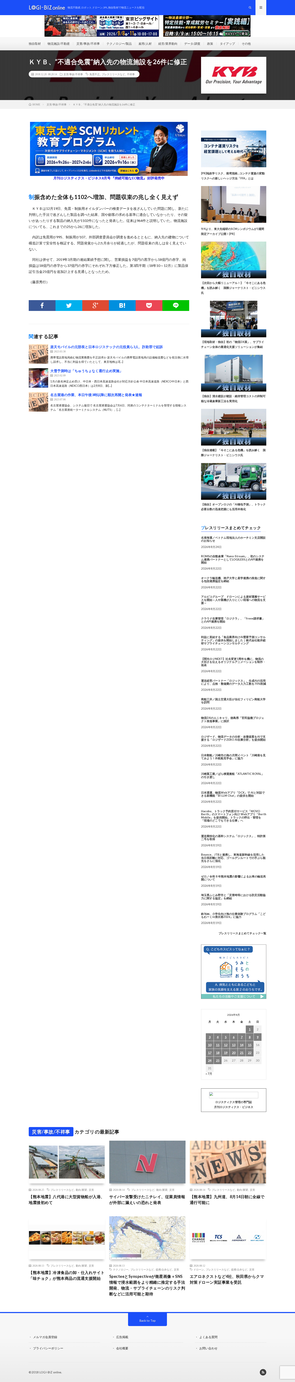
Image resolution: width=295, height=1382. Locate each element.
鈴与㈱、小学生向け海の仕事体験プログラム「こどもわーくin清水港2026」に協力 (233, 915)
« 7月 (209, 1073)
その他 (246, 43)
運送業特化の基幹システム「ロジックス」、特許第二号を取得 (233, 837)
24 (209, 1060)
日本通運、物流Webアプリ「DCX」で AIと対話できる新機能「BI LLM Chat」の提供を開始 (233, 794)
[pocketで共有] (149, 305)
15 (249, 1045)
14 (241, 1045)
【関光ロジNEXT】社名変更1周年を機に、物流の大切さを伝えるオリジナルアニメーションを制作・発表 (233, 662)
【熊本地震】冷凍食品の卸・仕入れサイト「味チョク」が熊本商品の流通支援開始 (67, 1275)
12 (225, 1045)
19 (225, 1052)
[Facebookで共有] (42, 305)
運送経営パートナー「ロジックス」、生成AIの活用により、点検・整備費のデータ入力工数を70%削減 (233, 682)
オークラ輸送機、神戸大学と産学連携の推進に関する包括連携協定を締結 (233, 579)
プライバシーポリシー (48, 1348)
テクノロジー (120, 1269)
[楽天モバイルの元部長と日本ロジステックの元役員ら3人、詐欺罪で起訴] (38, 354)
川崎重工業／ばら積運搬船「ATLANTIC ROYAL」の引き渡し (232, 775)
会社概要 (122, 1348)
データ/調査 (192, 43)
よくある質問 (208, 1337)
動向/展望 (81, 1189)
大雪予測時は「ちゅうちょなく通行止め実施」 (86, 371)
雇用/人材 (145, 43)
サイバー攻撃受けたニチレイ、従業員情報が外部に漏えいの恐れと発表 (147, 1199)
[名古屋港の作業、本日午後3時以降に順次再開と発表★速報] (38, 402)
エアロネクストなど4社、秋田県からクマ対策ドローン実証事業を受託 (227, 1279)
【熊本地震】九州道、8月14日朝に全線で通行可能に (227, 1199)
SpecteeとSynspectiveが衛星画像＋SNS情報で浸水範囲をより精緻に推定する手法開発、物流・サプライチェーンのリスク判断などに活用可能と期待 (147, 1285)
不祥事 (131, 74)
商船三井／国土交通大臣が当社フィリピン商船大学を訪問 (233, 700)
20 (233, 1052)
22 (249, 1052)
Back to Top (148, 1320)
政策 (210, 43)
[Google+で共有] (95, 305)
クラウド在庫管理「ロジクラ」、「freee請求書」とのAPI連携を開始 (233, 620)
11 (217, 1045)
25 (217, 1060)
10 (209, 1045)
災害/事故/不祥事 (88, 43)
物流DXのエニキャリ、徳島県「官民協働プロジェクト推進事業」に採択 (232, 719)
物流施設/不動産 (59, 43)
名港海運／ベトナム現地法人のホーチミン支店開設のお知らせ (233, 539)
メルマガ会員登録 (45, 1337)
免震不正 (94, 74)
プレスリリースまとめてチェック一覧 (242, 933)
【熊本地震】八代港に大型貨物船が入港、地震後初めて (67, 1199)
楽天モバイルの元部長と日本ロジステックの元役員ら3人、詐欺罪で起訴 (106, 347)
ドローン (198, 1269)
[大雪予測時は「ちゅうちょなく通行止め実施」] (38, 378)
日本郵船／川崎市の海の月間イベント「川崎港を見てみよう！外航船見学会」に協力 (233, 756)
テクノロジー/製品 (119, 43)
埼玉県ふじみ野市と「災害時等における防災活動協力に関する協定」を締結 (233, 896)
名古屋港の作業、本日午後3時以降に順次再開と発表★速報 (96, 395)
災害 (91, 1189)
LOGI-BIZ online (50, 1372)
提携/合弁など (164, 1269)
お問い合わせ (208, 1348)
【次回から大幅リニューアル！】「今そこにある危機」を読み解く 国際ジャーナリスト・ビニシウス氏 (233, 288)
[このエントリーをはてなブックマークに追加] (122, 305)
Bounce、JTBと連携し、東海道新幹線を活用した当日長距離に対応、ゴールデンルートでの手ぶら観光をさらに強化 (233, 858)
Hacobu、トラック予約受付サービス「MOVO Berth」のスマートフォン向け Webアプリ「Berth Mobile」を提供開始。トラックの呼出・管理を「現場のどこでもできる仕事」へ (233, 815)
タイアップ (227, 43)
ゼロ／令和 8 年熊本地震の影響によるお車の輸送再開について (233, 878)
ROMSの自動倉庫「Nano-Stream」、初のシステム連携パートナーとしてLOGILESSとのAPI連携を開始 (232, 559)
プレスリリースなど (113, 74)
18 (217, 1052)
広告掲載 (122, 1337)
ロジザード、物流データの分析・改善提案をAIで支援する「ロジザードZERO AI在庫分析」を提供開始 (233, 738)
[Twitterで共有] (69, 305)
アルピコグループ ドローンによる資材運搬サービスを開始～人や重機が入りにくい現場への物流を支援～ (233, 600)
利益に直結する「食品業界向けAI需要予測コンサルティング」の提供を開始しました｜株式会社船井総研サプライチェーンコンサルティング (233, 640)
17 (209, 1052)
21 (241, 1052)
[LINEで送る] (175, 305)
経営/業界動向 (168, 43)
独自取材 (35, 43)
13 (233, 1045)
